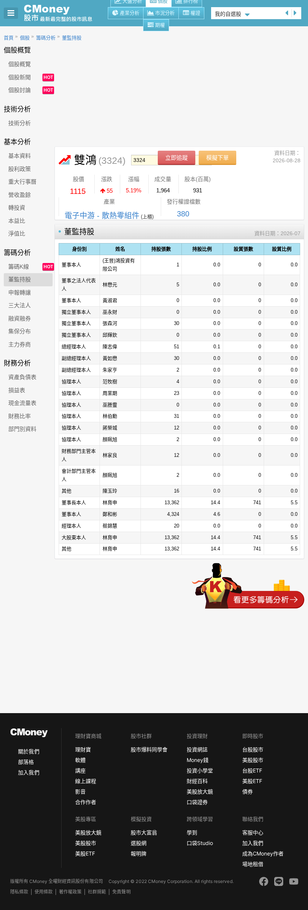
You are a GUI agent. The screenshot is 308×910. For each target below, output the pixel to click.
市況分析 (165, 13)
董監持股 (72, 38)
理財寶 (83, 749)
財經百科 (197, 781)
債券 (247, 791)
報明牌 (138, 853)
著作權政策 (70, 892)
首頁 (9, 38)
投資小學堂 (200, 770)
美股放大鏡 (200, 791)
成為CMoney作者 (263, 853)
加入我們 (28, 772)
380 (183, 214)
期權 (160, 25)
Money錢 (197, 760)
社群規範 (97, 892)
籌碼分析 (46, 38)
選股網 (138, 843)
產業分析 (129, 13)
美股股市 (252, 760)
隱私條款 (19, 892)
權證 (195, 13)
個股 (25, 38)
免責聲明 (121, 892)
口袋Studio (200, 843)
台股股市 (252, 749)
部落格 (26, 762)
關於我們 (28, 751)
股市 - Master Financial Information (62, 13)
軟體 (80, 760)
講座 (80, 770)
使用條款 (44, 892)
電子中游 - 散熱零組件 (102, 216)
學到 (192, 832)
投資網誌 (197, 749)
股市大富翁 (144, 832)
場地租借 (252, 864)
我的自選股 (228, 14)
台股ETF (252, 770)
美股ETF (252, 781)
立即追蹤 (176, 157)
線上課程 (85, 781)
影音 (80, 791)
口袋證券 (197, 802)
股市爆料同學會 (149, 749)
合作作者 (85, 802)
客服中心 (252, 832)
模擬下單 (217, 157)
